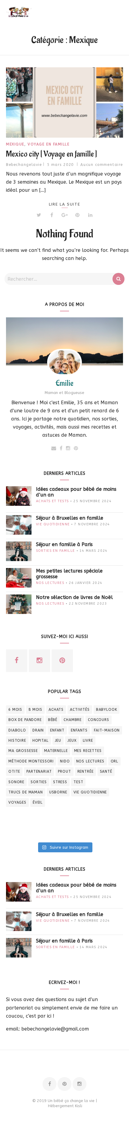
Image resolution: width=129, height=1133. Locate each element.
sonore (16, 782)
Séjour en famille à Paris (64, 544)
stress (60, 782)
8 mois (35, 709)
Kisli (78, 1106)
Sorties (39, 782)
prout (64, 771)
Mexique (15, 144)
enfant (57, 730)
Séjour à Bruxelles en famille (69, 518)
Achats (56, 709)
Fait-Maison (107, 730)
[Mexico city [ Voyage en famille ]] (64, 102)
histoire (17, 740)
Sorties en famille (55, 551)
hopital (40, 740)
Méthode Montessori (31, 761)
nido (65, 761)
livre (88, 740)
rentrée (85, 771)
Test (78, 782)
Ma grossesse (23, 751)
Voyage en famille (49, 144)
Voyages (17, 802)
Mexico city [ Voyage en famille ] (51, 154)
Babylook (106, 709)
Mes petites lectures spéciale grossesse (69, 573)
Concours (98, 720)
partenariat (39, 771)
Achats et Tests (52, 501)
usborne (58, 792)
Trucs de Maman (25, 792)
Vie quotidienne (53, 524)
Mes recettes (88, 751)
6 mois (15, 709)
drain (38, 730)
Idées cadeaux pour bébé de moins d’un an (76, 492)
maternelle (56, 751)
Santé (106, 771)
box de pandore (25, 720)
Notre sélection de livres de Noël (74, 597)
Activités (80, 709)
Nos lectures (50, 583)
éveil (38, 802)
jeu (58, 740)
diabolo (17, 730)
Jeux (72, 740)
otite (14, 771)
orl (114, 761)
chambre (73, 720)
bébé (52, 720)
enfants (79, 730)
